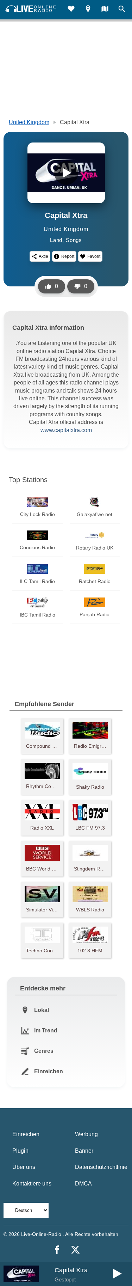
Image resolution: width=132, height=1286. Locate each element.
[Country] (104, 9)
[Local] (88, 9)
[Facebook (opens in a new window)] (57, 1249)
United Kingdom (29, 122)
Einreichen (25, 1134)
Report (67, 256)
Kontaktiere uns (31, 1184)
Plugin (20, 1151)
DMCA (83, 1184)
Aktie (43, 256)
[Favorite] (71, 9)
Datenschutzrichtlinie (101, 1167)
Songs (74, 240)
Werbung (86, 1134)
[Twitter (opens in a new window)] (75, 1249)
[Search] (121, 9)
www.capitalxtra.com (66, 430)
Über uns (23, 1167)
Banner (84, 1151)
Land (56, 240)
